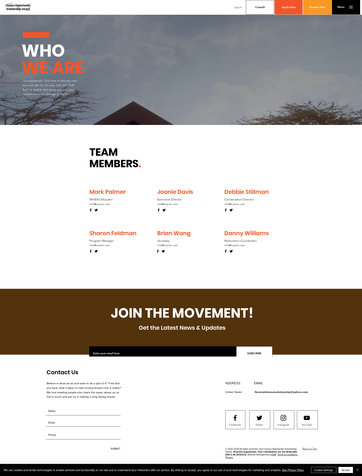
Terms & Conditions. (287, 454)
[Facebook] (91, 210)
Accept (346, 470)
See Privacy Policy (293, 470)
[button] (341, 7)
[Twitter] (96, 210)
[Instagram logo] (283, 418)
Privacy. (229, 457)
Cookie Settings (323, 470)
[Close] (357, 470)
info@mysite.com (99, 204)
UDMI (273, 454)
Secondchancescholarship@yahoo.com (281, 392)
